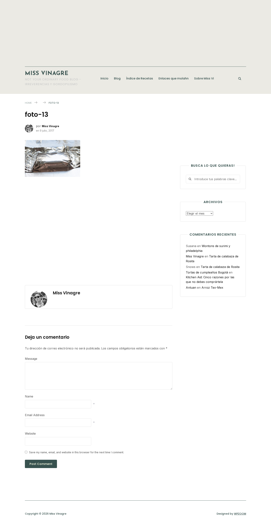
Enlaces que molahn (174, 78)
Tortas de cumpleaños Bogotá (207, 272)
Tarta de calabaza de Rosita (220, 267)
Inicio (104, 78)
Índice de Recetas (139, 78)
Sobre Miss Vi (204, 78)
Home (28, 102)
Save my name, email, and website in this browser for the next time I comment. (76, 452)
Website (30, 433)
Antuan (191, 287)
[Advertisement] (135, 31)
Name (29, 396)
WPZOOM (240, 514)
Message (31, 359)
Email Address (35, 415)
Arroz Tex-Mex (212, 287)
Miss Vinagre (46, 73)
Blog (117, 78)
